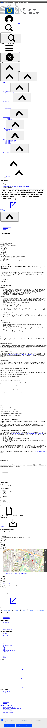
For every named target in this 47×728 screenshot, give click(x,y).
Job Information (5, 222)
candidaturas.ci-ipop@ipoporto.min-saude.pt (35, 433)
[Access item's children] (19, 87)
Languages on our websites (8, 712)
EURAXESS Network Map (10, 141)
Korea (4, 649)
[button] (2, 210)
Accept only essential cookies (24, 725)
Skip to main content (4, 0)
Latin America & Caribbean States (9, 650)
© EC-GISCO (8, 573)
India (4, 647)
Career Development (6, 117)
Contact (4, 229)
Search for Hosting (6, 618)
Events (4, 695)
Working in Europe (8, 104)
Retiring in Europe (6, 636)
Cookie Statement (6, 702)
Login (4, 656)
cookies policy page (23, 720)
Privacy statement (6, 701)
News (4, 698)
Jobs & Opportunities (6, 91)
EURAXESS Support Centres (10, 143)
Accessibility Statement (7, 692)
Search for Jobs (5, 616)
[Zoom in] (45, 553)
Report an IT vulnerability (7, 710)
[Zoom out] (45, 556)
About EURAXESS (6, 691)
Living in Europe (8, 103)
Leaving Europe (8, 108)
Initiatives (4, 128)
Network (4, 139)
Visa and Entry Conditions (7, 638)
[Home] (45, 550)
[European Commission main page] (23, 14)
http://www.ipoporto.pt (7, 583)
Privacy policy (5, 714)
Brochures (4, 694)
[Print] (45, 562)
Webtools (4, 573)
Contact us (5, 693)
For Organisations (8, 119)
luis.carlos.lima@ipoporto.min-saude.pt (18, 433)
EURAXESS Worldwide (9, 142)
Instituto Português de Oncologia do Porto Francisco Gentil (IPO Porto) (16, 186)
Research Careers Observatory (10, 155)
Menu (19, 52)
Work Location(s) (6, 228)
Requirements (5, 226)
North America (5, 651)
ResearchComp (8, 158)
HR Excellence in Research (10, 153)
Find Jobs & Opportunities (10, 92)
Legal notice (5, 715)
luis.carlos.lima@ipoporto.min (40, 451)
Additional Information (7, 227)
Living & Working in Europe (8, 101)
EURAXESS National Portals (10, 140)
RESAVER (7, 154)
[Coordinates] (23, 559)
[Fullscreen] (45, 559)
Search (19, 31)
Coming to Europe (8, 102)
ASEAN (4, 644)
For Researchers (8, 118)
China (4, 646)
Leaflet (12, 573)
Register (4, 657)
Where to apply (5, 224)
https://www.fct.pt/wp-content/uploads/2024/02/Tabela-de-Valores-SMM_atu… (20, 354)
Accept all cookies (9, 725)
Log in (19, 23)
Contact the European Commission (9, 707)
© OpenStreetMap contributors (19, 573)
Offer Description (6, 223)
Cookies (4, 713)
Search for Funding (6, 617)
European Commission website (6, 705)
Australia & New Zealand (7, 645)
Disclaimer (26, 573)
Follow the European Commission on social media (12, 708)
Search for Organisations (7, 629)
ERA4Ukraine (7, 130)
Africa (4, 643)
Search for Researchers (7, 628)
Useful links (5, 703)
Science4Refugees (8, 129)
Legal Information (6, 697)
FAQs (4, 696)
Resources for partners (7, 709)
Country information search (10, 107)
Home (4, 82)
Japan (4, 648)
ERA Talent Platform (6, 152)
